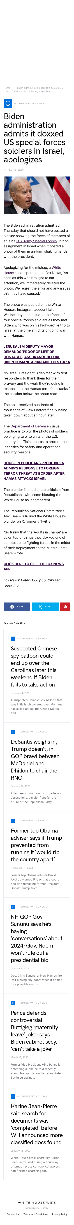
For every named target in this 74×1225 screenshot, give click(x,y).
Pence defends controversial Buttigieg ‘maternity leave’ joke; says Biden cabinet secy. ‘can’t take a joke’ (34, 1031)
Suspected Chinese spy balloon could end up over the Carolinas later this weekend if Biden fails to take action (34, 666)
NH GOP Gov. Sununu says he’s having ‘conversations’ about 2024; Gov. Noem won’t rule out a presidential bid (36, 938)
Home (7, 88)
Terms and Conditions (36, 1214)
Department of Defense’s (31, 426)
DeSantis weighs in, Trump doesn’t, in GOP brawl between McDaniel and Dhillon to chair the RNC (35, 760)
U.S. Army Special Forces (36, 241)
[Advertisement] (37, 37)
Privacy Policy (59, 1214)
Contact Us (13, 1214)
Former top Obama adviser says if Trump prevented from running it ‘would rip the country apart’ (36, 845)
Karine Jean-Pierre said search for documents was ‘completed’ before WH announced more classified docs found (37, 1124)
